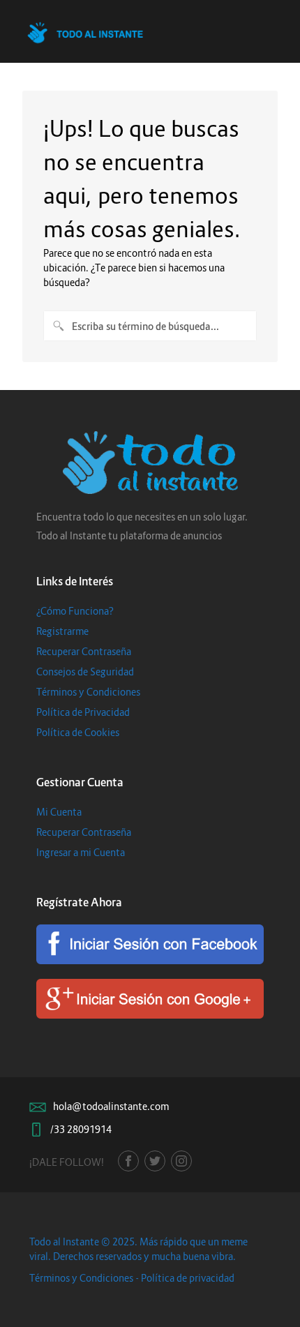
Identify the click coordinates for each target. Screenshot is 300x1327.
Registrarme (62, 631)
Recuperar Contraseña (83, 651)
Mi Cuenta (59, 812)
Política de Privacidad (83, 712)
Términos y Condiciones (88, 692)
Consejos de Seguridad (85, 671)
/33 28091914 (81, 1129)
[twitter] (154, 1160)
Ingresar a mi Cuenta (80, 852)
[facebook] (128, 1160)
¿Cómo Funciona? (75, 611)
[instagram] (181, 1160)
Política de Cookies (77, 732)
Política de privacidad (187, 1278)
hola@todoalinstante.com (111, 1106)
